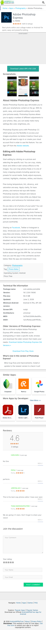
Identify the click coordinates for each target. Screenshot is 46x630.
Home (5, 8)
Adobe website (23, 146)
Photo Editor (14, 269)
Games (30, 603)
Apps (11, 8)
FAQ (36, 603)
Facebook (16, 227)
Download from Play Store (23, 351)
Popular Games (32, 610)
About (27, 621)
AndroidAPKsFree (17, 621)
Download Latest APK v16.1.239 (23, 69)
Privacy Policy (36, 621)
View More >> (35, 400)
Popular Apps (20, 610)
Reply (40, 463)
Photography (20, 8)
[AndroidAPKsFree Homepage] (7, 4)
